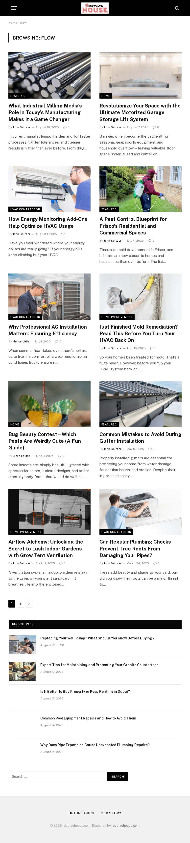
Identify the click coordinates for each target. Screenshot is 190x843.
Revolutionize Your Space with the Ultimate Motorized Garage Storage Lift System (140, 112)
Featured (18, 95)
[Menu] (14, 8)
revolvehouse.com (126, 825)
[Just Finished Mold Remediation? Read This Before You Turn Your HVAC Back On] (140, 297)
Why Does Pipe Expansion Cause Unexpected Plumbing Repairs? (95, 745)
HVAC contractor (25, 209)
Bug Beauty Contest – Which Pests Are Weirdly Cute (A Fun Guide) (44, 441)
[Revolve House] (95, 8)
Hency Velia (21, 341)
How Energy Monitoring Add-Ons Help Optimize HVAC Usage (47, 222)
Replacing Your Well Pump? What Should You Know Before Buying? (97, 638)
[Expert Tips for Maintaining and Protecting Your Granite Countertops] (22, 671)
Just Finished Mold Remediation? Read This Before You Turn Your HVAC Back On (138, 333)
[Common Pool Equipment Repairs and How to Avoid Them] (22, 724)
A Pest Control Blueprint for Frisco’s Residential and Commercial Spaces (133, 225)
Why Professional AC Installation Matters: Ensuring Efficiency (47, 330)
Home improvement (117, 317)
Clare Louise (21, 456)
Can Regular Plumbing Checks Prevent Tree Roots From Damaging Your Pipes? (135, 548)
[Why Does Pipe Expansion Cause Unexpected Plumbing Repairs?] (22, 751)
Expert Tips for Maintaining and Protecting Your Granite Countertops (99, 665)
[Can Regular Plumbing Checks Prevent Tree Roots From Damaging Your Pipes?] (140, 512)
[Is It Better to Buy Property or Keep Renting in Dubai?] (22, 698)
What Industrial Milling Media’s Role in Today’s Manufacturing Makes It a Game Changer (45, 112)
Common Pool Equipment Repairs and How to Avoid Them (88, 718)
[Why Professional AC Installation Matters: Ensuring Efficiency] (49, 297)
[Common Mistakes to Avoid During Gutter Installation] (140, 404)
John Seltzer (21, 127)
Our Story (111, 813)
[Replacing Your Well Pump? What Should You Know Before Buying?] (22, 644)
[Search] (176, 8)
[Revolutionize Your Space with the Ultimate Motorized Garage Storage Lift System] (140, 75)
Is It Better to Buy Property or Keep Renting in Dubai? (85, 692)
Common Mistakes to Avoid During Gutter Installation (140, 437)
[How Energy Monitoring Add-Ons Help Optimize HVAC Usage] (49, 189)
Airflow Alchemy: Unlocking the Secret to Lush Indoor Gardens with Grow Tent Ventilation (45, 548)
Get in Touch (82, 813)
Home (12, 22)
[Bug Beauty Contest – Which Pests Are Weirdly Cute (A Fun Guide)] (49, 404)
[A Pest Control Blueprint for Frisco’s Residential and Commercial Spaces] (140, 189)
